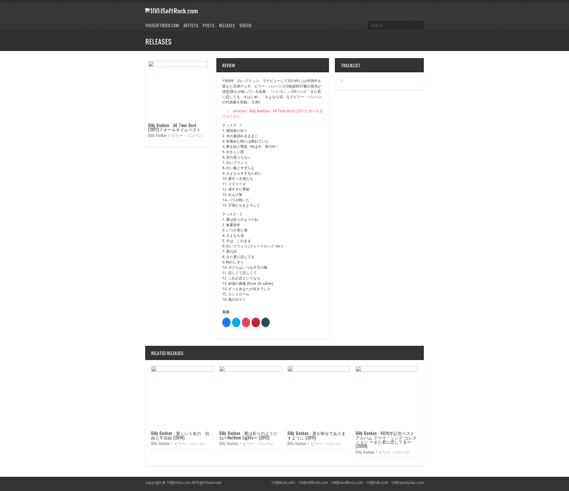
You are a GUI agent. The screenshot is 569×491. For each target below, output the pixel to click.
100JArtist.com (178, 482)
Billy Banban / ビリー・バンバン (175, 135)
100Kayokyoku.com (407, 482)
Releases (227, 25)
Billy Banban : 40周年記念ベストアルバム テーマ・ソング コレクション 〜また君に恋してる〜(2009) (386, 439)
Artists (190, 25)
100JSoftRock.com (162, 25)
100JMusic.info (283, 482)
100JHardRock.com (347, 482)
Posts (209, 25)
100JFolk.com (377, 482)
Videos (245, 25)
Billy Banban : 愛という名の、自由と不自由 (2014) (180, 435)
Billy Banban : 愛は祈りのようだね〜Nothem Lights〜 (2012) (248, 435)
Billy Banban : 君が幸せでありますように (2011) (316, 435)
